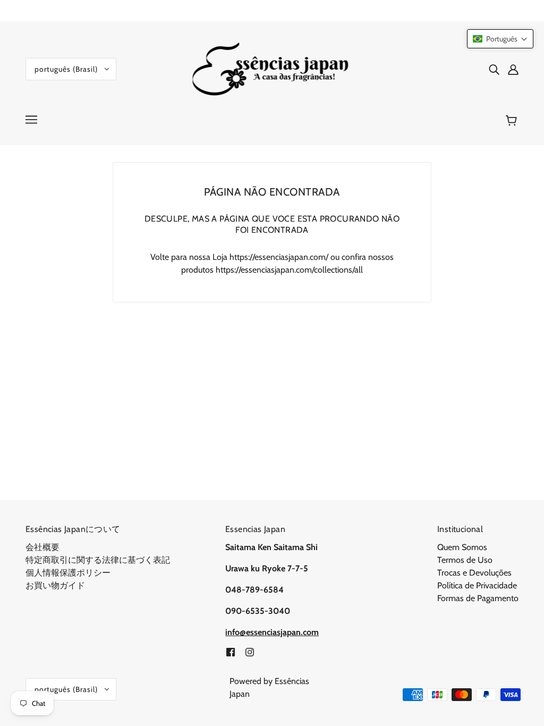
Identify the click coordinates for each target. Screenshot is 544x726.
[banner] (272, 68)
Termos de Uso (464, 560)
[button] (500, 39)
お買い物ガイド (55, 585)
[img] (494, 69)
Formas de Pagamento (477, 598)
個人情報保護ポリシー (68, 573)
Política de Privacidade (477, 585)
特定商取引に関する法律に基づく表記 (98, 560)
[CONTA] (513, 69)
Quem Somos (462, 547)
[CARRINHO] (513, 120)
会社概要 (43, 547)
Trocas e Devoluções (474, 573)
